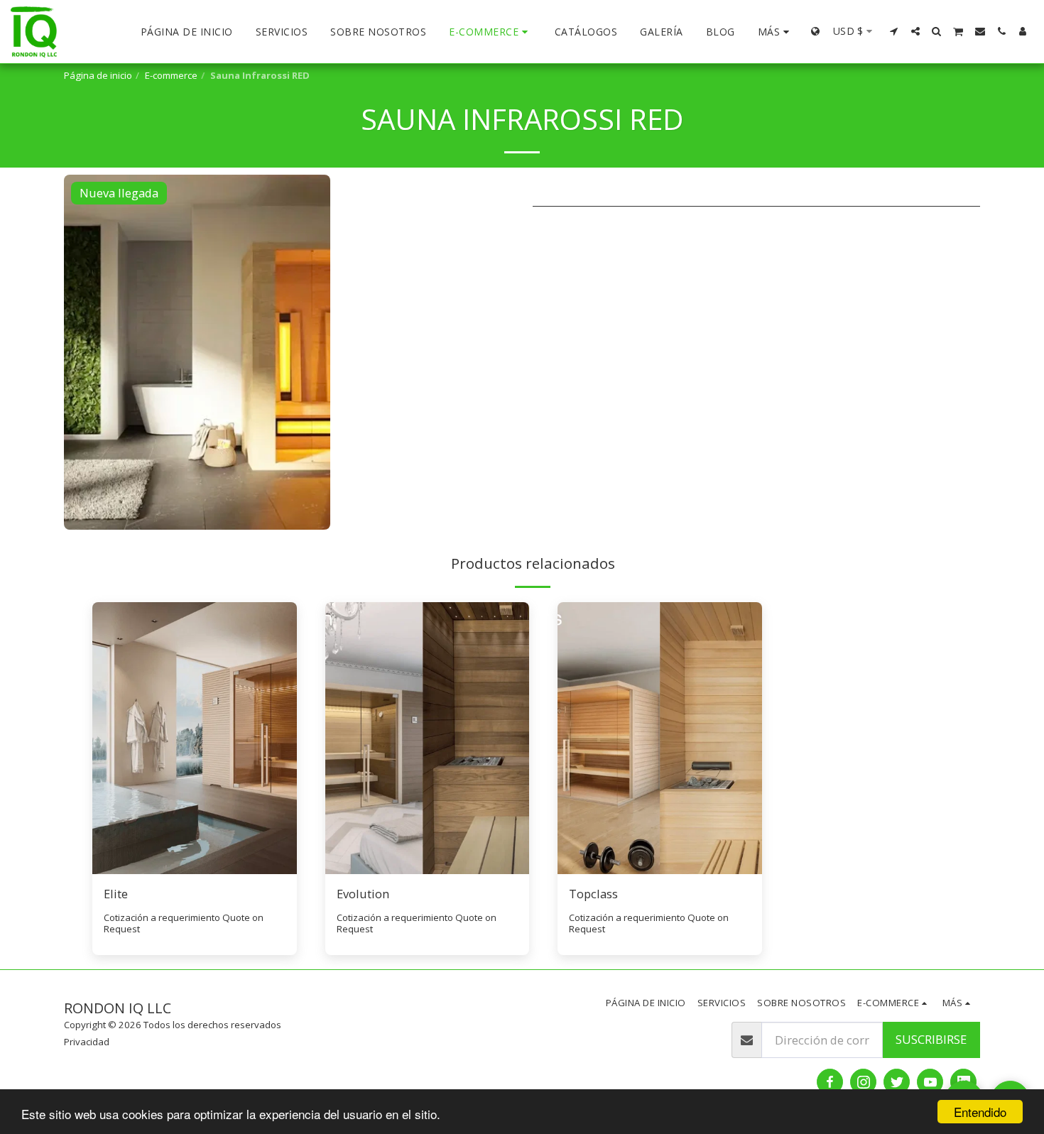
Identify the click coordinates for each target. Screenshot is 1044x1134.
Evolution (363, 893)
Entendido (980, 1112)
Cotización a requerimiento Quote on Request (183, 923)
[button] (894, 31)
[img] (194, 738)
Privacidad (86, 1041)
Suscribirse (931, 1039)
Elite (116, 893)
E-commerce (171, 75)
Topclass (593, 893)
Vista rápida (194, 866)
